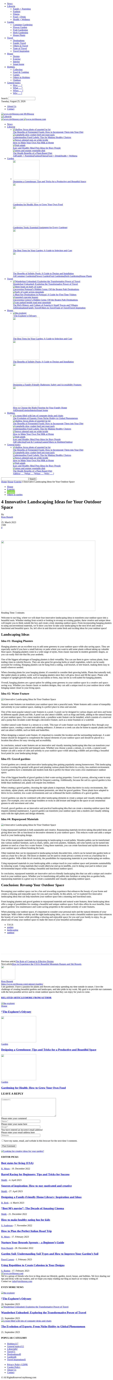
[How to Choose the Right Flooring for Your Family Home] (26, 405)
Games (16, 75)
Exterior (16, 59)
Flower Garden (20, 27)
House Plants (19, 35)
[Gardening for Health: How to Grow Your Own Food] (26, 202)
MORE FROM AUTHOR (38, 997)
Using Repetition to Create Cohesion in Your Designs (32, 1265)
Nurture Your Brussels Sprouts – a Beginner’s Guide (32, 1242)
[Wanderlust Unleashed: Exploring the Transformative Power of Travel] (46, 281)
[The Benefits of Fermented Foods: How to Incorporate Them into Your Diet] (31, 129)
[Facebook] (6, 532)
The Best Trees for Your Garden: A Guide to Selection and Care (42, 250)
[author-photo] (8, 978)
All (14, 156)
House (10, 53)
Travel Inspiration (21, 51)
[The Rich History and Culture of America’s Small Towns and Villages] (32, 302)
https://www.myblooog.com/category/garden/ (22, 984)
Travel (10, 38)
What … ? (18, 88)
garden (10, 927)
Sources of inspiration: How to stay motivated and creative (36, 1185)
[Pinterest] (27, 532)
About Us (11, 106)
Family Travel (19, 43)
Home (4, 481)
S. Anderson (7, 1225)
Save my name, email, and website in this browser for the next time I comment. (40, 1141)
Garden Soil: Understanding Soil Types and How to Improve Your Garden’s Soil (49, 1253)
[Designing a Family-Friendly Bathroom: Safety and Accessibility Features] (26, 382)
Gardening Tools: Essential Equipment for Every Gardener (40, 227)
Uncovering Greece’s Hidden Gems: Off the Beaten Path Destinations (45, 300)
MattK (4, 1180)
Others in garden (15, 494)
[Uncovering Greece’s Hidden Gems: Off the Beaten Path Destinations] (25, 297)
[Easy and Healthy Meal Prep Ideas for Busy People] (19, 145)
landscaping (12, 930)
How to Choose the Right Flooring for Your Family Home (40, 407)
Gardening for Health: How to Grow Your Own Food (38, 204)
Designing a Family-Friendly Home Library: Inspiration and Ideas (41, 1197)
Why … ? (17, 93)
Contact (10, 109)
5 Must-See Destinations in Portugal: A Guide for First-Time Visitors (44, 294)
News (10, 3)
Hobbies (11, 67)
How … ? (17, 85)
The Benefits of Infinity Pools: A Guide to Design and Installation (43, 273)
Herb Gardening (20, 32)
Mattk (4, 1214)
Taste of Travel (20, 48)
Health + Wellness (21, 19)
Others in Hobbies (21, 77)
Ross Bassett (7, 517)
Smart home (18, 64)
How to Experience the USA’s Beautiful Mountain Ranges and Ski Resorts (46, 964)
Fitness (16, 14)
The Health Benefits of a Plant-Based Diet (32, 153)
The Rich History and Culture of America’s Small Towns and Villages (45, 305)
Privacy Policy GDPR (17, 1364)
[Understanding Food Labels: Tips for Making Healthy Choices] (34, 134)
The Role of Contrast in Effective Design (34, 961)
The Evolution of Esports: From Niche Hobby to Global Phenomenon (45, 418)
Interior (16, 61)
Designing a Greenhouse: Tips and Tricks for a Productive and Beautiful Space (49, 181)
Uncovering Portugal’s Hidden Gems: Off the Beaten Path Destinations (46, 289)
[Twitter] (16, 532)
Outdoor (17, 80)
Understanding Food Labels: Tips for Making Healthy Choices (42, 137)
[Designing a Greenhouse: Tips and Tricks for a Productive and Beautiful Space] (26, 179)
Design (16, 56)
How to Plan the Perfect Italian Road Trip (26, 1231)
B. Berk (5, 1203)
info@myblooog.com (22, 1281)
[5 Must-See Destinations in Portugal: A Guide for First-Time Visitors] (28, 292)
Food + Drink (19, 17)
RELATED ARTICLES (13, 997)
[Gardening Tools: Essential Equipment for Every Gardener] (26, 225)
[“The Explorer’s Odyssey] (19, 313)
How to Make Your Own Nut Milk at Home (33, 142)
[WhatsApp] (38, 532)
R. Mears (5, 1168)
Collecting (18, 69)
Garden (10, 22)
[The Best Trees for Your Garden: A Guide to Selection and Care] (26, 248)
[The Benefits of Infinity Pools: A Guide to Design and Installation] (26, 271)
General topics (13, 82)
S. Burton (5, 1271)
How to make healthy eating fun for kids (25, 1219)
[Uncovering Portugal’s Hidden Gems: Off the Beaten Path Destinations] (27, 286)
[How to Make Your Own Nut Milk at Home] (30, 140)
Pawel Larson (7, 1259)
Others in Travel (20, 46)
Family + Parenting (22, 9)
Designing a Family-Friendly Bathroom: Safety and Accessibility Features (47, 384)
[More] (49, 532)
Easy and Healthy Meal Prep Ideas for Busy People (37, 148)
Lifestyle (11, 6)
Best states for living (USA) (17, 1163)
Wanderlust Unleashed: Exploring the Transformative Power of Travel (45, 284)
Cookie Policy (13, 1367)
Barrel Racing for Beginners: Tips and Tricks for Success (35, 1174)
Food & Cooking (21, 72)
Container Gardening (23, 24)
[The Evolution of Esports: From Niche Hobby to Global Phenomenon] (38, 415)
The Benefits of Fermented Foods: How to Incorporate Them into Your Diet (48, 132)
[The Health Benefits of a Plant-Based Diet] (29, 150)
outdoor (10, 932)
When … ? (18, 90)
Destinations (18, 40)
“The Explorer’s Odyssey (25, 315)
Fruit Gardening (20, 30)
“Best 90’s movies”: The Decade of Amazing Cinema (32, 1208)
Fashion (16, 11)
